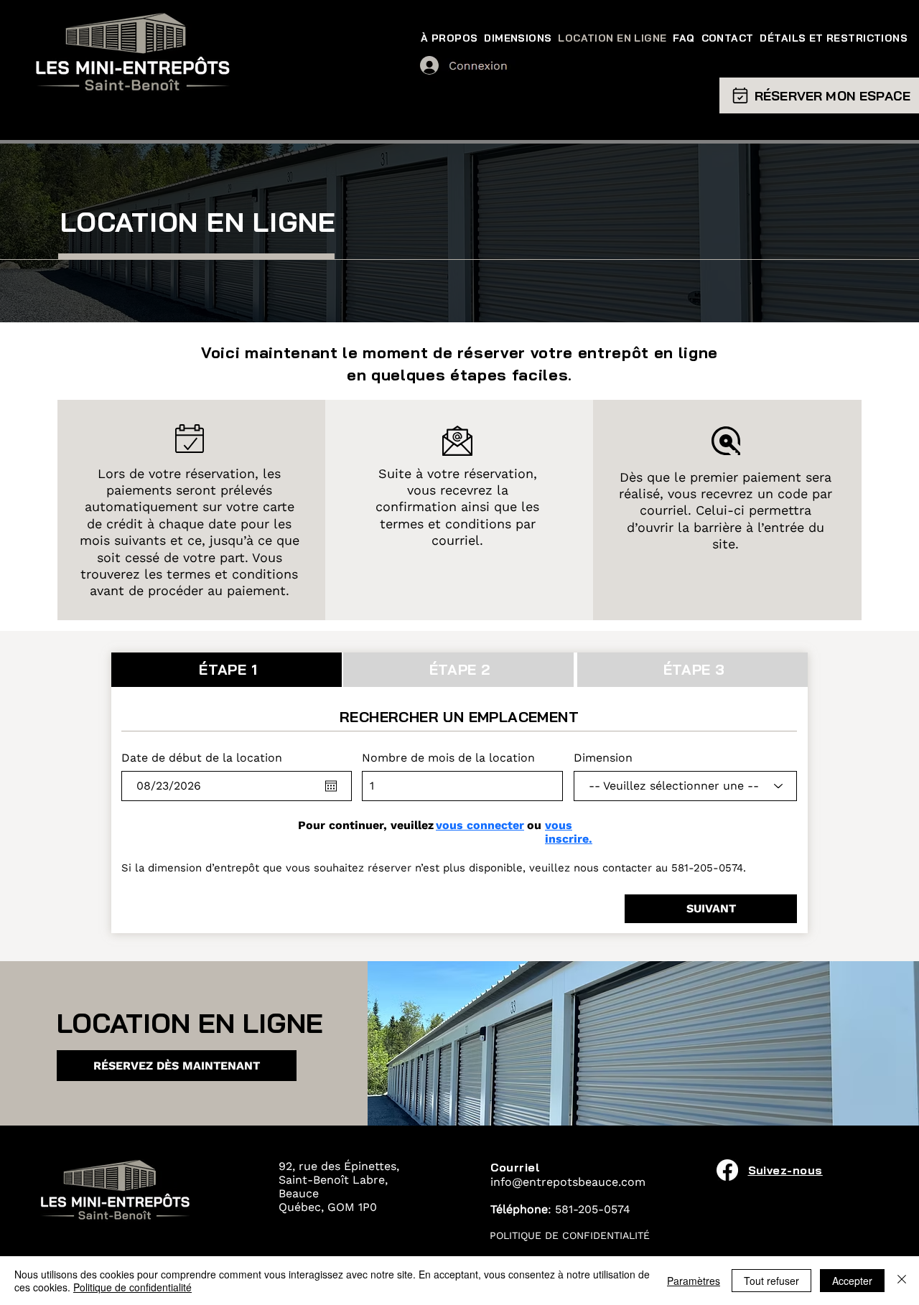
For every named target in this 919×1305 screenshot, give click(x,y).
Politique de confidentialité (132, 1287)
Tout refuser (771, 1280)
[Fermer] (901, 1281)
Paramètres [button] (693, 1280)
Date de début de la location (201, 758)
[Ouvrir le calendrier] (331, 786)
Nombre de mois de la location (448, 758)
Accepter (852, 1280)
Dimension (603, 758)
